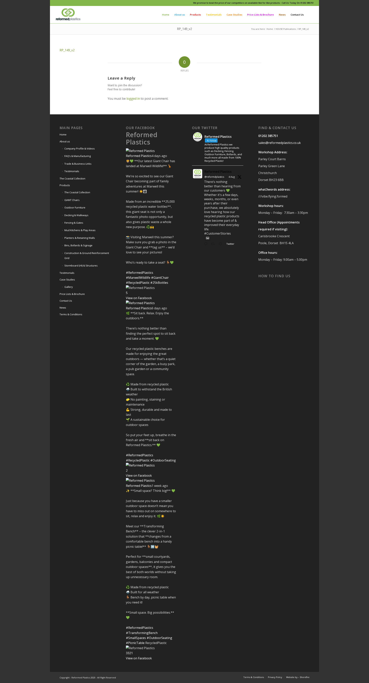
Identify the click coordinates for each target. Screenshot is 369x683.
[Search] (310, 14)
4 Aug (232, 176)
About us (65, 141)
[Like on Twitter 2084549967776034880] (221, 244)
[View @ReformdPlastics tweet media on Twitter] (207, 238)
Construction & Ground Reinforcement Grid (86, 255)
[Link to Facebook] (56, 3)
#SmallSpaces (136, 638)
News (63, 307)
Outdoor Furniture (74, 207)
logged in (133, 98)
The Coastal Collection (72, 178)
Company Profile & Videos (79, 148)
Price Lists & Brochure (72, 294)
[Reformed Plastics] (68, 14)
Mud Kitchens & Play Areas (80, 230)
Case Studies (67, 279)
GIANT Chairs (72, 200)
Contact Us (66, 300)
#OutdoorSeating (163, 460)
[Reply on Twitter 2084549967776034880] (206, 244)
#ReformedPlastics (139, 273)
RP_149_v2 (184, 29)
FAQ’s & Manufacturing (77, 156)
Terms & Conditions (71, 314)
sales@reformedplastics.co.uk (279, 143)
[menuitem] (166, 14)
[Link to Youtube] (74, 3)
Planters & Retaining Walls (79, 238)
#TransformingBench (142, 633)
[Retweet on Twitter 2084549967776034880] (214, 244)
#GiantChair (160, 278)
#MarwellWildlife (138, 278)
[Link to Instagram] (62, 3)
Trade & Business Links (77, 163)
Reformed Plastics (141, 138)
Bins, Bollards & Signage (78, 245)
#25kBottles (159, 283)
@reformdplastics (214, 176)
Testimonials (71, 171)
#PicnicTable (135, 643)
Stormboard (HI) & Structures (81, 265)
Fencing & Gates (73, 222)
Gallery (68, 287)
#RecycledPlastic (138, 283)
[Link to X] (68, 3)
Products (65, 185)
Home (63, 134)
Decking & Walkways (76, 215)
